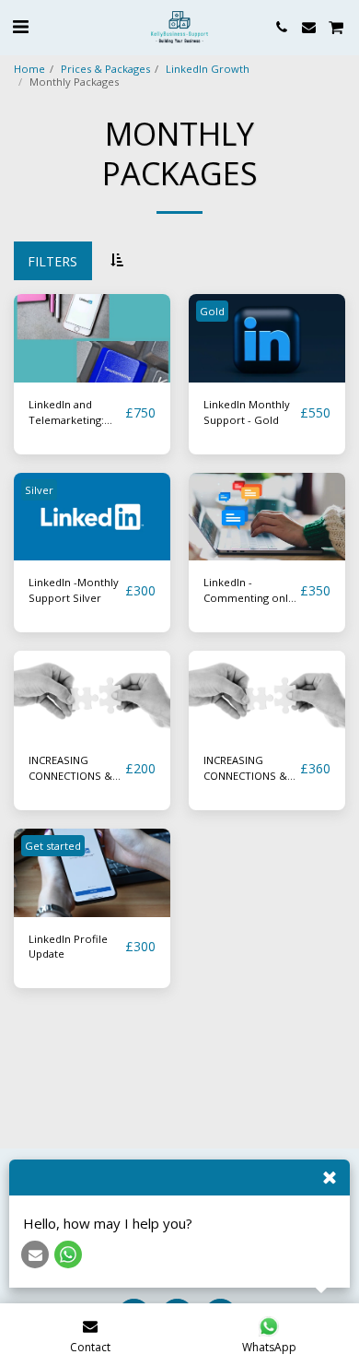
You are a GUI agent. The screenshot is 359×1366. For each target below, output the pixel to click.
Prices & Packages (105, 69)
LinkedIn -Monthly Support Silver (74, 590)
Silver (39, 490)
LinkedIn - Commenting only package (248, 590)
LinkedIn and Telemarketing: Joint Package (66, 413)
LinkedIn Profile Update (68, 946)
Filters (52, 261)
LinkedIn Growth (207, 69)
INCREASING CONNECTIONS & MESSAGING (245, 768)
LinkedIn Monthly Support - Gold (246, 412)
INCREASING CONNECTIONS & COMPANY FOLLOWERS (70, 768)
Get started (53, 846)
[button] (20, 26)
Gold (212, 311)
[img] (92, 338)
